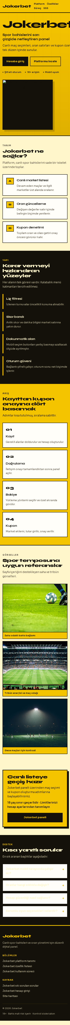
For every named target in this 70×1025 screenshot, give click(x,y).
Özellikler (53, 4)
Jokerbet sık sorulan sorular (21, 985)
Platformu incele (45, 61)
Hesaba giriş (15, 61)
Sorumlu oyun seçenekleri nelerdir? (31, 911)
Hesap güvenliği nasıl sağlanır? (28, 898)
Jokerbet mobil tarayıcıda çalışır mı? (29, 871)
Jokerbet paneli (35, 817)
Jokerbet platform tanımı (19, 961)
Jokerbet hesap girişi (16, 990)
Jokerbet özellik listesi (17, 966)
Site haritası (10, 996)
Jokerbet (17, 6)
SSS (45, 8)
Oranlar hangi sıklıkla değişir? (27, 885)
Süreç (37, 8)
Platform (39, 4)
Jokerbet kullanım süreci (18, 971)
